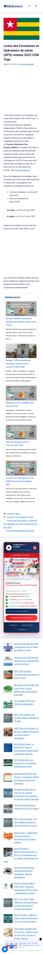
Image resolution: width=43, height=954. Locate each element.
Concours (11, 513)
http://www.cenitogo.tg (20, 170)
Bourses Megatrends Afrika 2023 (21, 531)
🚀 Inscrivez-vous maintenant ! (21, 617)
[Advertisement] (21, 91)
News (17, 513)
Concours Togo (13, 517)
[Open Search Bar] (29, 6)
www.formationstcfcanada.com (19, 611)
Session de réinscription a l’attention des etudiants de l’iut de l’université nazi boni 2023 (20, 524)
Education (24, 517)
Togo (31, 517)
